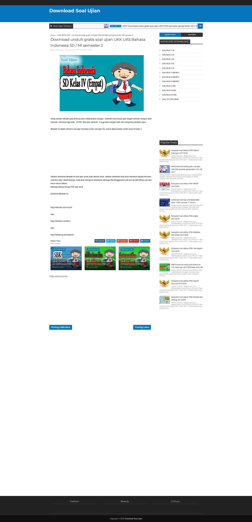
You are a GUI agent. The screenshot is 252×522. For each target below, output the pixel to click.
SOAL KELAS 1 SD (106, 26)
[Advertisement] (155, 14)
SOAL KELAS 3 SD (168, 59)
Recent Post (170, 35)
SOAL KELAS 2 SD (168, 55)
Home (53, 35)
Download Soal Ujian (74, 11)
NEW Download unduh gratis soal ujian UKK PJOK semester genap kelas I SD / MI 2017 (153, 26)
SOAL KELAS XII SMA (169, 95)
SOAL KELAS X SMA (168, 86)
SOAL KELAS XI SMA (169, 90)
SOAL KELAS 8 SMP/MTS (170, 77)
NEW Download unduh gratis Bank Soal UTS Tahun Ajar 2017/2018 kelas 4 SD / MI (65, 261)
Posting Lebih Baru (60, 327)
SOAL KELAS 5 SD (168, 68)
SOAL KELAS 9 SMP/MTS (170, 81)
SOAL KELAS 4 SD (63, 35)
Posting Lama (142, 327)
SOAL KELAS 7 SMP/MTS (170, 73)
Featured (192, 35)
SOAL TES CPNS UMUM (170, 99)
